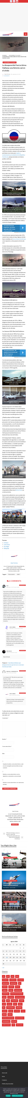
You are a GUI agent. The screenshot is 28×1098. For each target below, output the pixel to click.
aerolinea (20, 979)
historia (9, 1004)
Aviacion (11, 986)
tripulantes (19, 1024)
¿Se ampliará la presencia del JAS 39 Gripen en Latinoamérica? (13, 884)
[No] (26, 1092)
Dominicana (6, 993)
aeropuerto (13, 983)
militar (10, 1011)
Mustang (17, 1011)
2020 (12, 976)
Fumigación (14, 1000)
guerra (21, 1000)
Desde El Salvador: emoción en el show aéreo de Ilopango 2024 (13, 926)
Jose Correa (7, 74)
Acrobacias (13, 979)
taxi (13, 1024)
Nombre (4, 739)
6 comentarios (6, 75)
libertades (19, 1007)
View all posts (15, 824)
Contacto (4, 1080)
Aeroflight (6, 546)
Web (3, 753)
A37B (17, 976)
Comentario (5, 718)
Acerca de (4, 1072)
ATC (19, 983)
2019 (8, 976)
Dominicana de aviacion (16, 993)
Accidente (5, 979)
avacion (5, 986)
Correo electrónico (7, 746)
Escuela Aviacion (20, 997)
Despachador (18, 990)
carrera (5, 990)
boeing (17, 986)
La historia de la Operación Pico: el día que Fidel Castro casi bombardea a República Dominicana (14, 862)
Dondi (4, 997)
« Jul (3, 967)
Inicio (3, 1076)
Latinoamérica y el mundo (14, 55)
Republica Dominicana (8, 1018)
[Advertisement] (14, 17)
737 (3, 976)
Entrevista (10, 997)
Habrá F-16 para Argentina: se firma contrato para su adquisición (13, 905)
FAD (3, 1000)
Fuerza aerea (11, 574)
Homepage (4, 55)
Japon (20, 1004)
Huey (15, 1004)
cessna (10, 990)
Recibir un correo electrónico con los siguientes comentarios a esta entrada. (12, 775)
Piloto (4, 1014)
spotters (14, 1021)
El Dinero (6, 542)
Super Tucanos (6, 1024)
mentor (5, 1011)
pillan (23, 1011)
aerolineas (5, 983)
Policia (10, 1014)
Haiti (18, 574)
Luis (7, 585)
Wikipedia (6, 548)
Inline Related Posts (22, 232)
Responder (22, 585)
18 (7, 957)
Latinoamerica (10, 1007)
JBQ (4, 1007)
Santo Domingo (19, 1018)
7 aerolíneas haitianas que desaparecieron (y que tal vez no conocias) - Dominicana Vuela (13, 664)
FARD (8, 1000)
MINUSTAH (18, 490)
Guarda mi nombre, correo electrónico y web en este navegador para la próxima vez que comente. (13, 765)
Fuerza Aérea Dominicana (19, 239)
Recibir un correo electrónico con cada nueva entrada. (13, 783)
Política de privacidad (7, 1083)
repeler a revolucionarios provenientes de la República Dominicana (13, 155)
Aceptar (8, 1095)
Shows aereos (6, 1021)
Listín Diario (7, 544)
